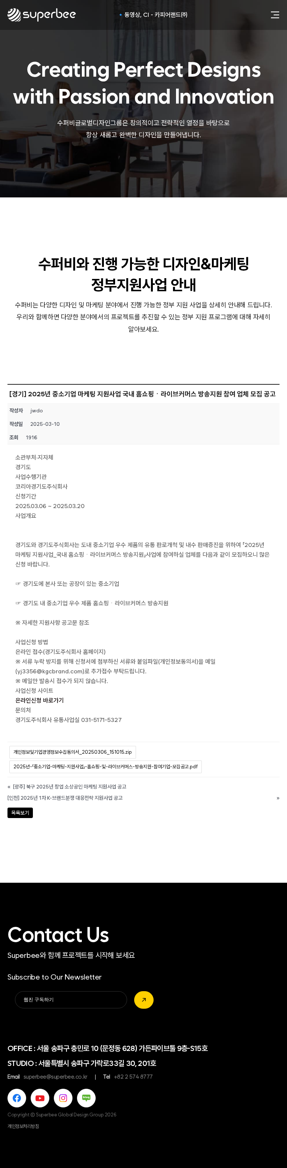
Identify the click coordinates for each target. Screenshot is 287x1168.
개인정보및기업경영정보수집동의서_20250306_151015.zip (72, 752)
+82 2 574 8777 (133, 1076)
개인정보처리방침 (23, 1126)
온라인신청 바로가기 (39, 700)
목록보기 (20, 813)
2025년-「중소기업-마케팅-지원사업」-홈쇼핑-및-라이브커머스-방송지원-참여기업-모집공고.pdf (105, 766)
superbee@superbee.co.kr (55, 1076)
